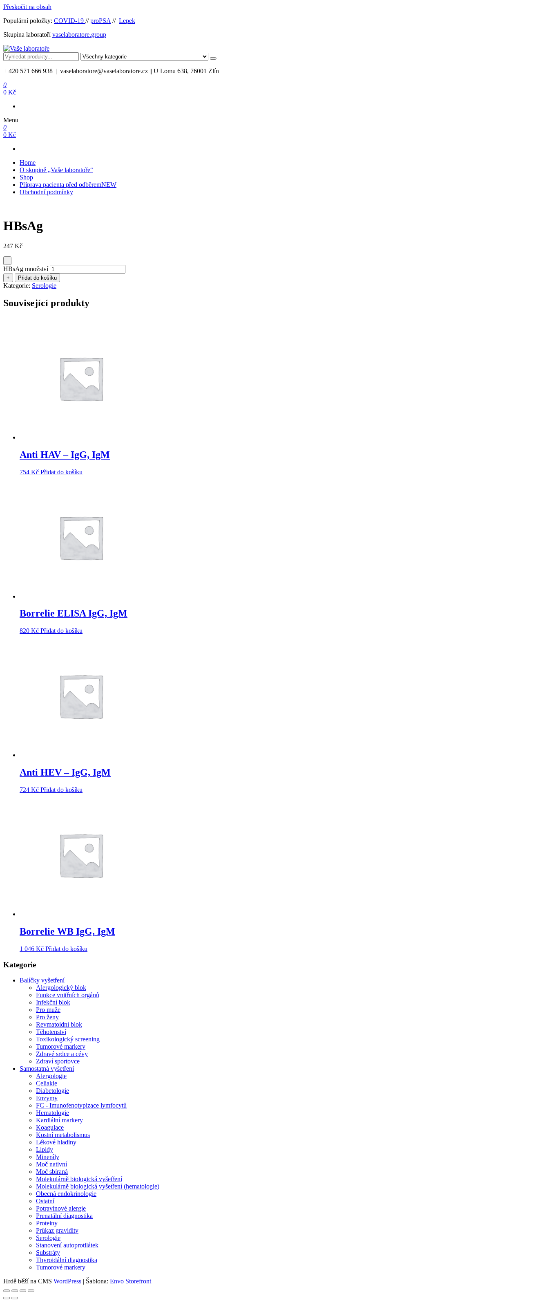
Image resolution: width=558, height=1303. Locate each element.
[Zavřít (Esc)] (31, 1291)
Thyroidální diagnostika (66, 1259)
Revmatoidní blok (59, 1024)
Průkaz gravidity (57, 1230)
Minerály (47, 1156)
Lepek (127, 20)
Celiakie (46, 1083)
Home (28, 162)
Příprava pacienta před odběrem (68, 184)
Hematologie (52, 1112)
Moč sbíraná (52, 1171)
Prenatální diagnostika (64, 1215)
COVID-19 (69, 20)
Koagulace (50, 1127)
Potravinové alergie (61, 1208)
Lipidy (44, 1149)
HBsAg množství (25, 268)
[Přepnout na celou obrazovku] (14, 1291)
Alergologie (51, 1075)
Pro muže (48, 1009)
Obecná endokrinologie (66, 1193)
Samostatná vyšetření (47, 1068)
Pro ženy (47, 1017)
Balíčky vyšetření (42, 980)
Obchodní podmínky (46, 191)
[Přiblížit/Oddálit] (6, 1291)
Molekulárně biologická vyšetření (79, 1178)
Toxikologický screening (68, 1039)
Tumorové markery (60, 1046)
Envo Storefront (130, 1281)
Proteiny (47, 1223)
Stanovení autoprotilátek (67, 1245)
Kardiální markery (59, 1120)
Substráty (48, 1252)
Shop (26, 177)
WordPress (67, 1281)
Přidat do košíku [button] (61, 472)
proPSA (100, 20)
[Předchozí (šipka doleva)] (6, 1298)
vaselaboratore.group (79, 34)
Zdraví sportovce (58, 1061)
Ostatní (45, 1201)
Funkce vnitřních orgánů (67, 994)
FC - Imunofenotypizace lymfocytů (81, 1105)
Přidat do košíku (37, 278)
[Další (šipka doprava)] (14, 1298)
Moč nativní (51, 1164)
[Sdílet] (23, 1291)
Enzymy (47, 1097)
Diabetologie (52, 1090)
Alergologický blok (61, 987)
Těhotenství (51, 1031)
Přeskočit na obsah (27, 6)
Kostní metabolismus (63, 1134)
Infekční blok (53, 1002)
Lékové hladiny (56, 1142)
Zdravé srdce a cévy (62, 1053)
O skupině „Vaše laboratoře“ (56, 169)
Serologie (44, 285)
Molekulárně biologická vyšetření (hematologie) (97, 1186)
